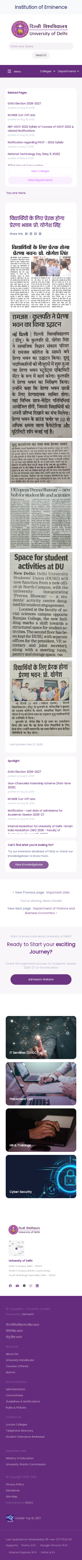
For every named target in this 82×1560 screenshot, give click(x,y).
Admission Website (41, 979)
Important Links (57, 892)
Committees (14, 1395)
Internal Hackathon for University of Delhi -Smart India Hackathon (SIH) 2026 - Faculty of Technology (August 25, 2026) (40, 830)
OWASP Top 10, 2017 (27, 1518)
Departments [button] (67, 71)
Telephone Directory (19, 1431)
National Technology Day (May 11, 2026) (34, 154)
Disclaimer (13, 1490)
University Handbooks (20, 1360)
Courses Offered (17, 1366)
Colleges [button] (46, 71)
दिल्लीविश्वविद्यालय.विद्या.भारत (22, 1325)
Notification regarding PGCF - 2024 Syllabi (35, 142)
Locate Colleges (16, 1424)
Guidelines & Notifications (23, 1401)
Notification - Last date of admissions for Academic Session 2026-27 (35, 812)
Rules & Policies (16, 1407)
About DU (12, 1354)
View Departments (40, 180)
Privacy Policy (15, 1484)
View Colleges (40, 171)
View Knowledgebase (29, 864)
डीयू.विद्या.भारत (14, 1337)
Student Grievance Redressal (25, 1437)
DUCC (29, 1503)
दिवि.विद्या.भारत (14, 1331)
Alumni (10, 1372)
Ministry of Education (20, 1458)
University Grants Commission (26, 1464)
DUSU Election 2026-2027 (24, 103)
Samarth (28, 1314)
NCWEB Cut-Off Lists (21, 115)
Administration (15, 1389)
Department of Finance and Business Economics (50, 910)
